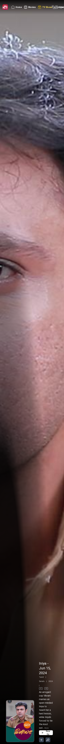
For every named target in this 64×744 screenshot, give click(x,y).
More (47, 728)
